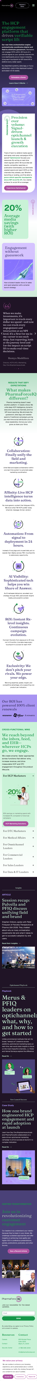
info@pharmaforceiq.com (26, 1352)
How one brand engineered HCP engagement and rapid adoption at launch (18, 1119)
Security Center (7, 1348)
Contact (4, 1344)
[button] (1, 333)
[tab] (18, 888)
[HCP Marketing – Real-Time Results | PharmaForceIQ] (18, 795)
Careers (4, 1339)
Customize (20, 1377)
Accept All (8, 1377)
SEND (18, 1318)
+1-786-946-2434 (24, 1348)
